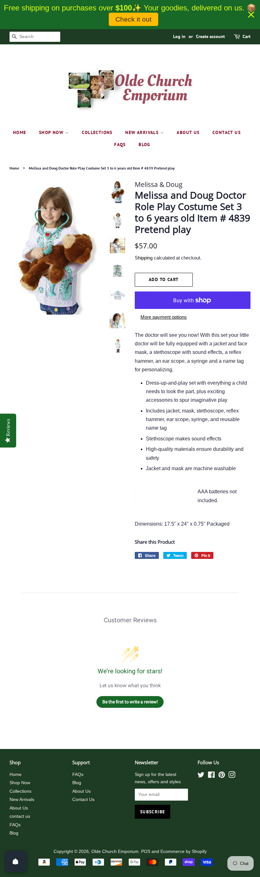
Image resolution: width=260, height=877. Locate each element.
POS (145, 851)
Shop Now (52, 132)
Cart (246, 36)
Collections (97, 132)
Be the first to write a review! (130, 701)
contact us (226, 132)
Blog (145, 144)
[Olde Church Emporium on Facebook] (211, 776)
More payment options (163, 317)
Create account (210, 36)
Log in (179, 36)
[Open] (15, 861)
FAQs (120, 144)
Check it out (133, 19)
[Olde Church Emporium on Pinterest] (221, 776)
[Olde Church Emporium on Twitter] (201, 776)
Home (19, 132)
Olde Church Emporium (115, 851)
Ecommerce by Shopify (183, 851)
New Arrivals (142, 132)
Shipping (144, 257)
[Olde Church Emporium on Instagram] (231, 776)
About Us (188, 132)
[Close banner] (251, 14)
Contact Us (83, 799)
